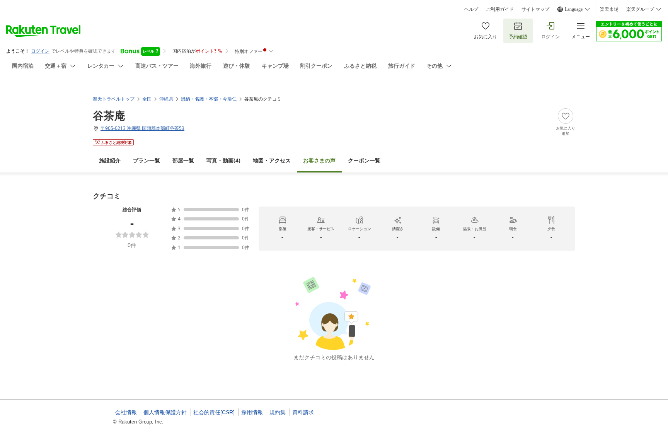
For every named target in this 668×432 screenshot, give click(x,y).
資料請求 (303, 412)
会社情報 (126, 412)
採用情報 (252, 412)
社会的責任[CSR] (214, 412)
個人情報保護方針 (165, 412)
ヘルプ (471, 9)
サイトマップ (535, 9)
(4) (223, 160)
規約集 (277, 412)
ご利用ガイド (500, 9)
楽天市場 (609, 9)
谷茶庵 (109, 115)
